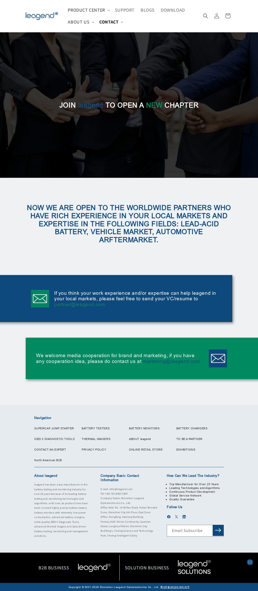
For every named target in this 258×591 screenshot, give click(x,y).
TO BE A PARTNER (189, 439)
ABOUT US (78, 22)
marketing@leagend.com (172, 361)
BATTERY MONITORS (144, 428)
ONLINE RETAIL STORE (146, 449)
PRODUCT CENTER (86, 10)
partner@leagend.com (79, 304)
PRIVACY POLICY (94, 449)
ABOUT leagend (140, 439)
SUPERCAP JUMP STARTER (54, 428)
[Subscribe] (218, 530)
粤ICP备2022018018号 (175, 587)
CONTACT (108, 22)
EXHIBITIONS (186, 449)
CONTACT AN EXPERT (50, 449)
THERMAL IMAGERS (96, 439)
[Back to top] (250, 553)
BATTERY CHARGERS (192, 428)
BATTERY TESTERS (96, 428)
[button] (88, 10)
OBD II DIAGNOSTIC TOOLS (54, 439)
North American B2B (48, 460)
